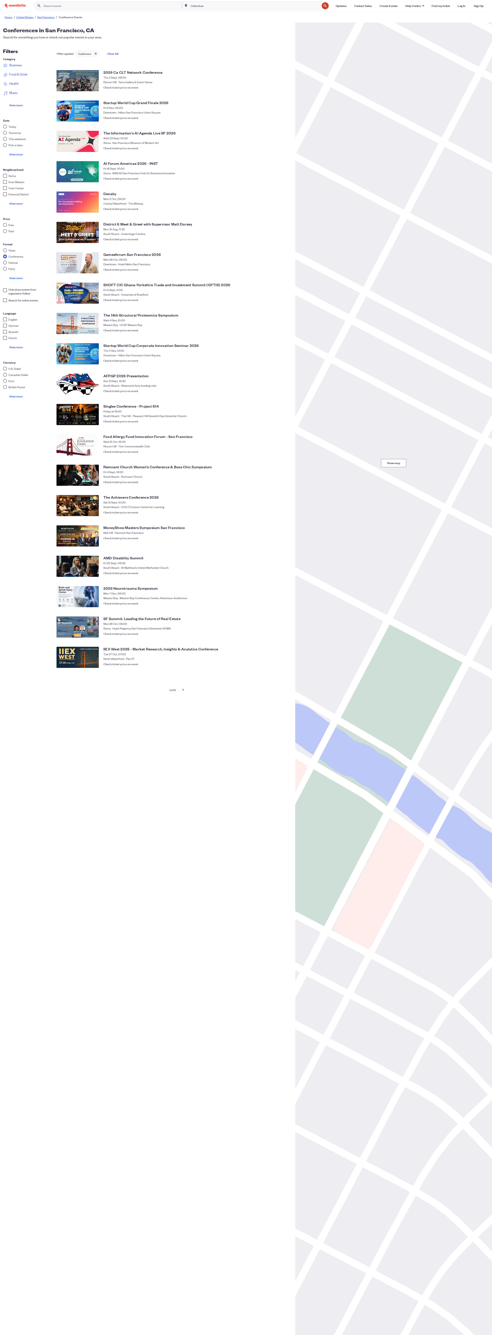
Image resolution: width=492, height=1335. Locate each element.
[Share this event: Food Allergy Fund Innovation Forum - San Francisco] (277, 451)
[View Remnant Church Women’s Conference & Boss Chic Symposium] (78, 475)
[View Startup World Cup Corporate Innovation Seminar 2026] (78, 353)
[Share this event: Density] (277, 209)
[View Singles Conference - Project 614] (78, 414)
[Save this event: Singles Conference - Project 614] (285, 421)
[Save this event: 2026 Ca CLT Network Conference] (285, 87)
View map (393, 463)
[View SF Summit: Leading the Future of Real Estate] (78, 627)
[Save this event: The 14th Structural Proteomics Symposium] (285, 330)
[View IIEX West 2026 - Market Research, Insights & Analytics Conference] (78, 657)
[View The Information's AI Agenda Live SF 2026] (78, 141)
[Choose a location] (186, 5)
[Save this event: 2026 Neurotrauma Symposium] (285, 603)
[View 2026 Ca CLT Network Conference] (78, 80)
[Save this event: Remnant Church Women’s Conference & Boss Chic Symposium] (285, 482)
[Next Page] (183, 689)
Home (8, 17)
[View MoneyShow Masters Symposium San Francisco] (78, 535)
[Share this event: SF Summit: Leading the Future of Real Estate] (277, 634)
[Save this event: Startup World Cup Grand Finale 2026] (285, 118)
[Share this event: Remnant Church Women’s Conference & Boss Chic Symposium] (277, 482)
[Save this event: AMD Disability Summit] (285, 573)
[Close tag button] (95, 53)
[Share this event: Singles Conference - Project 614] (277, 421)
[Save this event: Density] (285, 209)
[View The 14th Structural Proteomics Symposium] (78, 323)
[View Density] (78, 202)
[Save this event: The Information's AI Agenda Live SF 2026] (285, 148)
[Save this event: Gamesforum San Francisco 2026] (285, 269)
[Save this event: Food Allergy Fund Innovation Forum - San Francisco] (285, 451)
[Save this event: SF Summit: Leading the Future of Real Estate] (285, 634)
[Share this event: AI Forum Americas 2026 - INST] (277, 178)
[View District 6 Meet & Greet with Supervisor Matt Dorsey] (78, 232)
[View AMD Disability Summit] (78, 566)
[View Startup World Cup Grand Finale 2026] (78, 111)
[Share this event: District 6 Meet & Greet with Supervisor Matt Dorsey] (277, 239)
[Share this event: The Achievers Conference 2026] (277, 512)
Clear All (113, 53)
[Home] (15, 5)
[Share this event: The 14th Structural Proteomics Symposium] (277, 330)
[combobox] (255, 5)
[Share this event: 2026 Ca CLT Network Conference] (277, 87)
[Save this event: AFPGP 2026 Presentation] (285, 391)
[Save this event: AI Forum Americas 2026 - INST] (285, 178)
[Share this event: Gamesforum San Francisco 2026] (277, 269)
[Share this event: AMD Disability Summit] (277, 573)
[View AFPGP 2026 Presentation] (78, 384)
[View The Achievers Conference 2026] (78, 505)
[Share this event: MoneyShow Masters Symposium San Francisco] (277, 542)
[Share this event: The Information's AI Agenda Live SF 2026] (277, 148)
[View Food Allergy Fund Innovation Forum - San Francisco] (78, 444)
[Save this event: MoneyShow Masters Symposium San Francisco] (285, 542)
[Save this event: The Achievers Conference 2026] (285, 512)
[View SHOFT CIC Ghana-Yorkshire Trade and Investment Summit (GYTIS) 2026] (78, 293)
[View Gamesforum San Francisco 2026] (78, 262)
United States (24, 17)
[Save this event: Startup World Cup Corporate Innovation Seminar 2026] (285, 360)
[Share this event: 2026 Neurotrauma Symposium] (277, 603)
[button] (414, 6)
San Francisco (46, 17)
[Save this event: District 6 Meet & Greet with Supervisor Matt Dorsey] (285, 239)
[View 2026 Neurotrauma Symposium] (78, 596)
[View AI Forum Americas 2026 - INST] (78, 171)
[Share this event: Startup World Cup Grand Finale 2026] (277, 118)
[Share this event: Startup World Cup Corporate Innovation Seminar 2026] (277, 360)
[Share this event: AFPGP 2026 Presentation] (277, 391)
